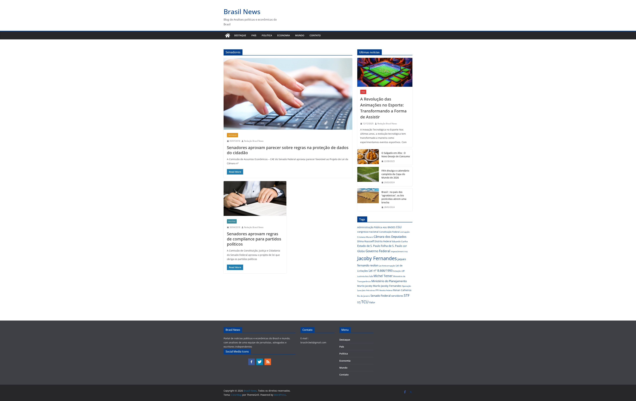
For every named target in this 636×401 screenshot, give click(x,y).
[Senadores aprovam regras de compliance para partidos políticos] (255, 198)
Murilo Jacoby (364, 285)
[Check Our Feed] (268, 359)
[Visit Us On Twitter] (259, 359)
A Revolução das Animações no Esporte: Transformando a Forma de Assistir (383, 108)
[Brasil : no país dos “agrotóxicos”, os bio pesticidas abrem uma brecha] (368, 199)
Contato (315, 35)
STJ (359, 302)
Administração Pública (369, 227)
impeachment (397, 251)
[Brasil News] (228, 35)
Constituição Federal (389, 231)
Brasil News (242, 11)
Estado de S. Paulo (368, 246)
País (253, 35)
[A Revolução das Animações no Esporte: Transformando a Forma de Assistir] (384, 72)
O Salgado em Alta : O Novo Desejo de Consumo (395, 154)
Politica (267, 35)
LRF (403, 271)
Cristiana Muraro (365, 237)
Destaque (240, 35)
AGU (385, 227)
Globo (361, 251)
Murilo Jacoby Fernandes (387, 285)
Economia (283, 35)
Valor (372, 302)
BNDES (391, 227)
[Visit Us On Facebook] (251, 359)
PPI (377, 290)
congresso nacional (368, 231)
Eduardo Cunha (400, 241)
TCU (365, 301)
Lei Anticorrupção (387, 265)
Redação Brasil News (254, 141)
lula (371, 276)
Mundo (299, 35)
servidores (397, 295)
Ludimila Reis (363, 276)
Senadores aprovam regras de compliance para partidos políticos (254, 239)
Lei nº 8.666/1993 (381, 271)
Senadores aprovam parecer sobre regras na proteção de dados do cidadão (287, 150)
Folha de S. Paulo (391, 246)
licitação (397, 271)
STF (407, 295)
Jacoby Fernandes (377, 258)
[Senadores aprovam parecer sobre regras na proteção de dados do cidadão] (288, 94)
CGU (399, 227)
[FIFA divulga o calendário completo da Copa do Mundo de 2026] (368, 176)
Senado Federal (381, 296)
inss (406, 251)
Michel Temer (383, 276)
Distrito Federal (383, 241)
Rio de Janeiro (363, 296)
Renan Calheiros (402, 290)
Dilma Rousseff (365, 241)
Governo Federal (378, 251)
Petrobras (370, 290)
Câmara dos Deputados (390, 237)
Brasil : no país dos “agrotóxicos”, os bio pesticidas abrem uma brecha (393, 197)
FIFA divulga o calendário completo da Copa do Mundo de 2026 (395, 174)
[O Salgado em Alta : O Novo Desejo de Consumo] (368, 157)
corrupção (405, 231)
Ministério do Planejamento (389, 281)
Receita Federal (386, 290)
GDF (405, 246)
